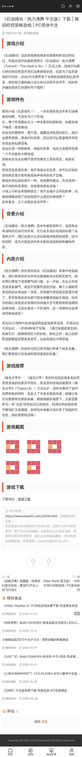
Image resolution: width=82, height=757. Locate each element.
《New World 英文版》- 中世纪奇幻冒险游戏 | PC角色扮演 (60, 585)
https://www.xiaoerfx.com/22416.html (31, 516)
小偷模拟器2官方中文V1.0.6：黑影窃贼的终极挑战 (35, 639)
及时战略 (11, 681)
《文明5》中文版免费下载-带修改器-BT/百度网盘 (34, 690)
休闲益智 (11, 664)
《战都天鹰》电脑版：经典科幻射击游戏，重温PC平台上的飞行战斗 (21, 585)
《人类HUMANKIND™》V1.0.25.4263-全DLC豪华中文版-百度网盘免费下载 (40, 674)
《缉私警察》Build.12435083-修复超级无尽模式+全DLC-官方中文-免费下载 (40, 623)
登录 (44, 722)
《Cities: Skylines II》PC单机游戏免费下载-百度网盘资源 (40, 605)
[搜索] (63, 6)
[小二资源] (8, 6)
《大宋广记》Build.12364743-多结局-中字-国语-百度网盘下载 (40, 657)
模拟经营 (33, 33)
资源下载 (24, 499)
